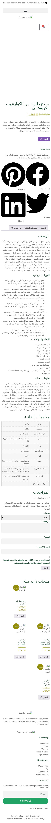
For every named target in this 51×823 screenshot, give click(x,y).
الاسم (47, 537)
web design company (39, 808)
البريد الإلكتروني (43, 547)
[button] (25, 10)
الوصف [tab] (43, 228)
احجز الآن (44, 139)
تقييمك (46, 513)
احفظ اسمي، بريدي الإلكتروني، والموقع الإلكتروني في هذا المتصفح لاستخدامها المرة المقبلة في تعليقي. (26, 561)
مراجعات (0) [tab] (16, 228)
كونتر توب (20, 158)
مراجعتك (45, 521)
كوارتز (26, 155)
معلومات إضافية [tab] (30, 228)
